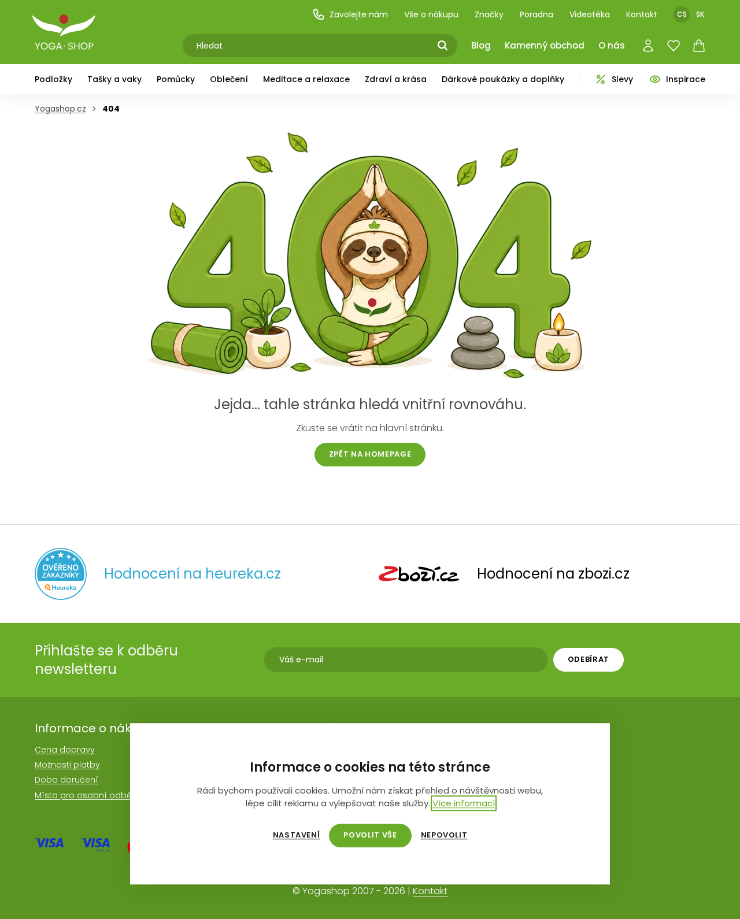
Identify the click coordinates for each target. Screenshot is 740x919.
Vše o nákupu (431, 14)
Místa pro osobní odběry (87, 795)
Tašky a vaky (114, 79)
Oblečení (229, 79)
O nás (611, 45)
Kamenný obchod (544, 45)
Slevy (622, 79)
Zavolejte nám (359, 14)
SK (700, 14)
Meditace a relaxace (306, 79)
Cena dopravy (65, 749)
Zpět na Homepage (370, 454)
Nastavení (296, 835)
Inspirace (685, 79)
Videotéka (589, 14)
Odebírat (588, 659)
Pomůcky (176, 79)
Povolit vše (370, 834)
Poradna (536, 14)
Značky (489, 14)
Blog (481, 45)
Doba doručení (66, 779)
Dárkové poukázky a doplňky (503, 79)
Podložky (53, 79)
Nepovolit (444, 835)
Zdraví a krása (396, 79)
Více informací (463, 803)
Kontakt (641, 14)
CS (682, 14)
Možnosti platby (67, 764)
